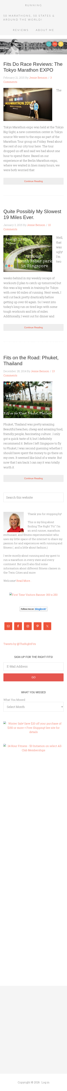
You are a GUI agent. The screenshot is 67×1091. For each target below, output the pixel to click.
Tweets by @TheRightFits (19, 644)
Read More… (24, 580)
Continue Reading (33, 181)
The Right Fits (33, 46)
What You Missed (14, 699)
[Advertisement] (16, 811)
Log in (45, 1082)
